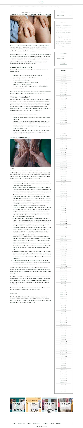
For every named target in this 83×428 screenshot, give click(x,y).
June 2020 (63, 232)
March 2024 (62, 135)
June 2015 (63, 360)
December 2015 (63, 348)
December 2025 (63, 90)
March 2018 (63, 290)
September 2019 (63, 251)
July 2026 (62, 75)
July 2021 (63, 204)
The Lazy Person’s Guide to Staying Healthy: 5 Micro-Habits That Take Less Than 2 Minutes (63, 32)
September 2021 (63, 199)
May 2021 (63, 208)
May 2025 (63, 105)
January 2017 (62, 320)
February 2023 (62, 163)
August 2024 (62, 124)
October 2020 (62, 223)
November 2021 (63, 195)
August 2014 (62, 382)
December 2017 (63, 296)
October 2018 (62, 275)
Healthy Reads (38, 287)
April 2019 (63, 262)
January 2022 (62, 191)
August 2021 (63, 201)
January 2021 (62, 216)
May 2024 (63, 131)
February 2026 (62, 85)
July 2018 (63, 281)
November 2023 (63, 143)
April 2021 (63, 210)
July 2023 (63, 152)
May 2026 (63, 79)
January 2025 (62, 113)
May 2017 (63, 311)
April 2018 (63, 287)
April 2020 (63, 236)
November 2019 (63, 247)
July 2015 (63, 358)
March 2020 (62, 238)
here (16, 273)
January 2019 (62, 268)
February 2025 (62, 111)
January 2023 (62, 165)
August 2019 (63, 253)
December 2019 (63, 244)
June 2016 (63, 335)
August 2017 (63, 305)
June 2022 (63, 180)
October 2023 (62, 146)
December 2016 (63, 322)
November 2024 (63, 118)
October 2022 (62, 171)
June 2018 (63, 283)
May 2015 (63, 363)
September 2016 (63, 328)
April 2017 (63, 313)
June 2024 (63, 128)
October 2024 (62, 120)
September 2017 (63, 302)
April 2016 (63, 339)
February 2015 (63, 369)
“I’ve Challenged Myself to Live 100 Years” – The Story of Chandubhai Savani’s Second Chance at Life (34, 407)
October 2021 (62, 197)
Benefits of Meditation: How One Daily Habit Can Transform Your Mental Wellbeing (63, 45)
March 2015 (63, 367)
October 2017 (62, 300)
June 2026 (63, 77)
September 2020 (63, 225)
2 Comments (38, 12)
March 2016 (62, 341)
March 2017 (63, 315)
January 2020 (62, 242)
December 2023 (63, 141)
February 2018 (63, 292)
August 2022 (63, 176)
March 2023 (62, 161)
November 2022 (63, 169)
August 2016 (62, 330)
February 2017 (63, 318)
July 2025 (63, 100)
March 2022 (63, 186)
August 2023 (62, 150)
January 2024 (62, 139)
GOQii (41, 1)
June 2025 (63, 103)
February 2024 (62, 137)
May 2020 (63, 234)
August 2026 (62, 72)
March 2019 (63, 264)
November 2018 (63, 272)
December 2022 (63, 167)
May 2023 (63, 156)
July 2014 (63, 384)
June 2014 (63, 386)
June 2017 (63, 309)
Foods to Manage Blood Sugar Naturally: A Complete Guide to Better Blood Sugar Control (63, 27)
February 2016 (63, 343)
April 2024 (63, 133)
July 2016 (63, 333)
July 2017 (63, 307)
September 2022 (63, 173)
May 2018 (63, 285)
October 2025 (62, 94)
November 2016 (63, 324)
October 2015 (62, 352)
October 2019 (62, 249)
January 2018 (62, 294)
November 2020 (63, 221)
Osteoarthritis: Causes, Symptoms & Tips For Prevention (31, 14)
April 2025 (63, 107)
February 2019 (63, 266)
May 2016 (63, 337)
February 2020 (63, 240)
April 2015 (63, 365)
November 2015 (63, 350)
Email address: (63, 56)
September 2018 (63, 277)
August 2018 (62, 279)
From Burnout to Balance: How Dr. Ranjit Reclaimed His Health (65, 406)
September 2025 (63, 96)
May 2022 (63, 182)
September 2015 (63, 354)
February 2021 (63, 214)
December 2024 (63, 115)
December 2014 (63, 373)
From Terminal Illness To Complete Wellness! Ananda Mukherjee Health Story (17, 407)
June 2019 (63, 257)
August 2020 (62, 227)
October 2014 (62, 378)
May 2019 (63, 259)
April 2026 (63, 81)
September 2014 (63, 380)
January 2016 (62, 345)
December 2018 (63, 270)
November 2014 (63, 376)
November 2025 (63, 92)
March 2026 (62, 83)
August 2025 (62, 98)
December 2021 (63, 193)
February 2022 (62, 189)
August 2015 (62, 356)
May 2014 (63, 388)
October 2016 (62, 326)
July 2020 (63, 229)
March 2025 (62, 109)
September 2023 (63, 148)
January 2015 (62, 371)
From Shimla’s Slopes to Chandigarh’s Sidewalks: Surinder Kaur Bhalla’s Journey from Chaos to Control (49, 408)
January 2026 (62, 88)
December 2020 (63, 219)
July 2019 (63, 255)
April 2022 (63, 184)
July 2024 (63, 126)
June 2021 (63, 206)
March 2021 (63, 212)
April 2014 (63, 391)
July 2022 (63, 178)
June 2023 (63, 154)
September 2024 (63, 122)
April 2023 (63, 158)
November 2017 (63, 298)
